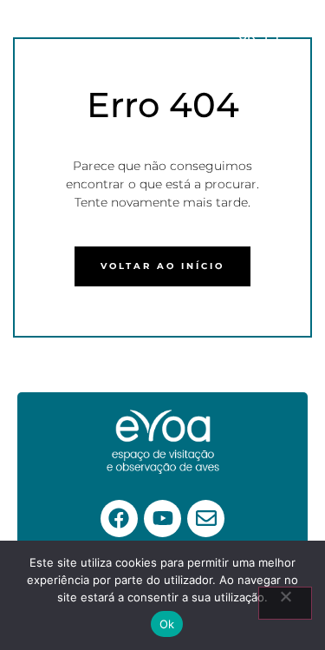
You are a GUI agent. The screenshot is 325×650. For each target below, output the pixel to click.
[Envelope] (205, 518)
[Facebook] (119, 518)
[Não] (285, 603)
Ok (167, 624)
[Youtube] (162, 518)
